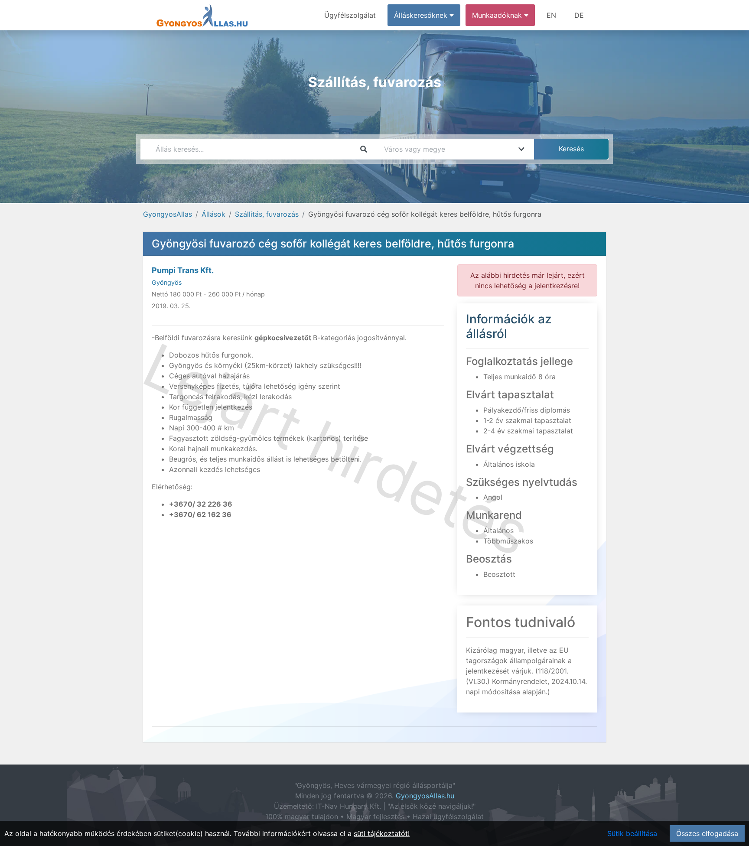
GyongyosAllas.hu (425, 795)
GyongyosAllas (167, 214)
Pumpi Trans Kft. (183, 270)
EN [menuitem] (551, 15)
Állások (213, 214)
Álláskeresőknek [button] (421, 15)
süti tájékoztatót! (382, 833)
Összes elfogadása (707, 833)
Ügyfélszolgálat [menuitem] (350, 15)
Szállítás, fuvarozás (267, 214)
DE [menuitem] (579, 15)
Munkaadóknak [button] (498, 15)
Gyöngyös (167, 282)
